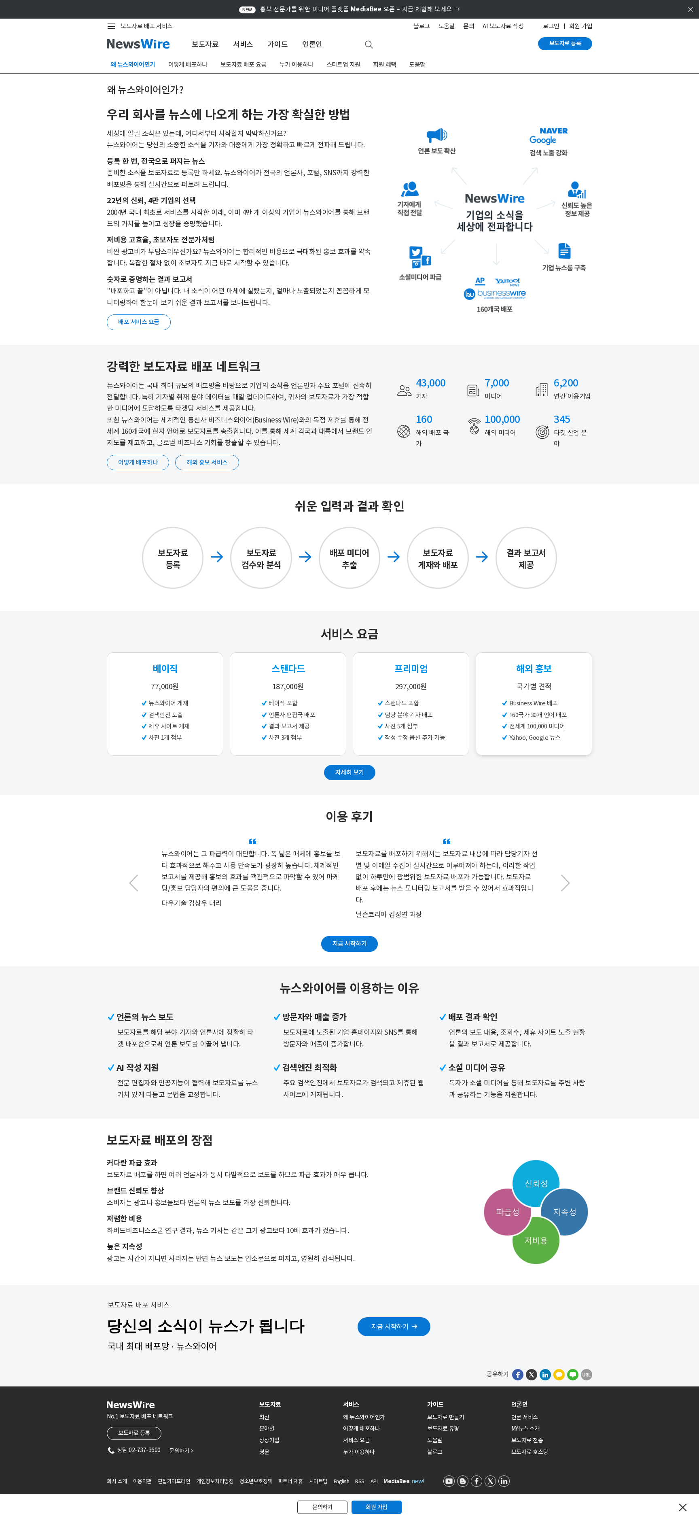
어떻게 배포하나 (188, 64)
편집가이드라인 (174, 1481)
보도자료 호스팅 (529, 1452)
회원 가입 (581, 26)
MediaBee (396, 1481)
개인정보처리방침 (214, 1481)
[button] (133, 883)
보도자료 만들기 (445, 1417)
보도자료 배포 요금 (243, 64)
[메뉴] (113, 26)
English (342, 1481)
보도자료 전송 (527, 1440)
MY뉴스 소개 (525, 1428)
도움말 (446, 26)
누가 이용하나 (296, 64)
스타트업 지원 (343, 64)
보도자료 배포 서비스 (147, 26)
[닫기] (683, 1507)
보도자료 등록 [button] (134, 1433)
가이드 (278, 44)
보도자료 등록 (565, 43)
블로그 (421, 26)
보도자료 (205, 44)
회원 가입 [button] (377, 1507)
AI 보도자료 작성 (503, 26)
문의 (468, 26)
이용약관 (142, 1481)
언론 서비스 (524, 1417)
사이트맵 (318, 1481)
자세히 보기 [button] (349, 772)
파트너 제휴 (290, 1481)
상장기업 (269, 1440)
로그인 (551, 26)
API (374, 1481)
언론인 (312, 44)
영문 (264, 1452)
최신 (264, 1417)
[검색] (369, 45)
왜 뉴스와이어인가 (132, 64)
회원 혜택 (384, 64)
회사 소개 (117, 1481)
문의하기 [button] (322, 1507)
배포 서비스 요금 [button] (138, 322)
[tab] (298, 1404)
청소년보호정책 (255, 1481)
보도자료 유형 (443, 1428)
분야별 (267, 1428)
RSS (359, 1481)
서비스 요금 (356, 1440)
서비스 (243, 44)
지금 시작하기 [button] (350, 943)
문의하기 (181, 1450)
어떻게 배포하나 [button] (138, 462)
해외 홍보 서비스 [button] (207, 462)
